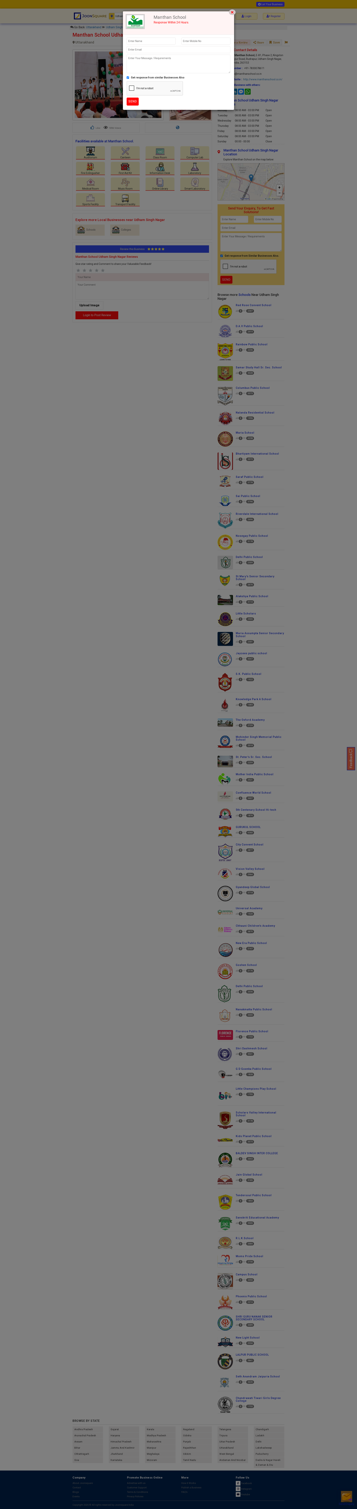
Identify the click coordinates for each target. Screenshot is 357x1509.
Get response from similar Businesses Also (157, 77)
